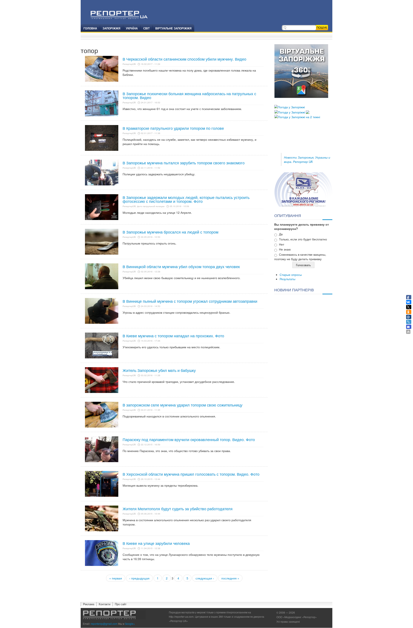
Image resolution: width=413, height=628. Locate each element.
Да (281, 234)
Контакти (104, 604)
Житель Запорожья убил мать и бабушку (159, 370)
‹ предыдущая (139, 578)
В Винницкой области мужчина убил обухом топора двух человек (181, 266)
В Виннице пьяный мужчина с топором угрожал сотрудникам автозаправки (190, 301)
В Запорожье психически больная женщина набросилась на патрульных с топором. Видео (189, 95)
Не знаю (285, 249)
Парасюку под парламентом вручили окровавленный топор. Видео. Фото (189, 439)
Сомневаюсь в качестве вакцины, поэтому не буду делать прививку (300, 256)
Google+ (130, 623)
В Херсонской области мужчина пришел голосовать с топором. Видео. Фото (191, 474)
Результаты (287, 279)
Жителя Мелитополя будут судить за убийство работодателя (178, 508)
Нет (281, 244)
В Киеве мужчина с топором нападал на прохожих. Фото (173, 335)
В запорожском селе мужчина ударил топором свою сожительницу (182, 405)
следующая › (205, 578)
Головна (90, 28)
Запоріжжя (111, 28)
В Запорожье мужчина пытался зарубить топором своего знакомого (184, 162)
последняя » (230, 578)
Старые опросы (291, 274)
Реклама (88, 604)
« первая (115, 578)
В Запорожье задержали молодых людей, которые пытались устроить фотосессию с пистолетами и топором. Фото (186, 199)
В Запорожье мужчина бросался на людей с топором (170, 232)
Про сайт (120, 604)
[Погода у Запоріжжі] (289, 106)
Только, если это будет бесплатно (303, 239)
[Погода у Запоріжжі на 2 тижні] (297, 116)
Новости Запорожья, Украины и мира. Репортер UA (307, 159)
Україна (132, 28)
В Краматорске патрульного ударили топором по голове (173, 128)
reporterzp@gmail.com (104, 623)
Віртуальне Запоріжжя (173, 28)
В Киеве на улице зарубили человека (156, 543)
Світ (146, 28)
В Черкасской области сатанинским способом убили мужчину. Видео (184, 59)
